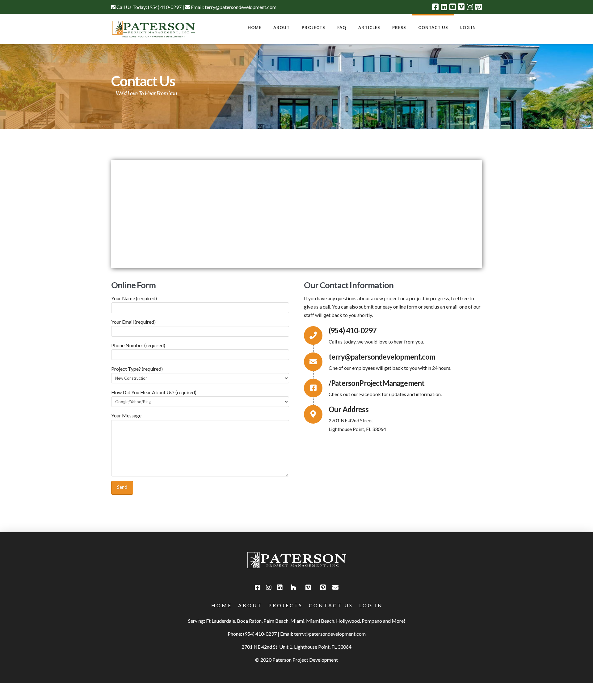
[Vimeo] (461, 7)
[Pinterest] (478, 7)
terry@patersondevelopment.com (240, 7)
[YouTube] (452, 7)
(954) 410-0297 (165, 7)
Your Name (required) (134, 298)
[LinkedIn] (444, 7)
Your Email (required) (133, 322)
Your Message (126, 415)
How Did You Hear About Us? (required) (153, 392)
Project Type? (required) (137, 369)
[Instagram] (470, 7)
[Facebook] (435, 7)
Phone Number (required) (138, 345)
